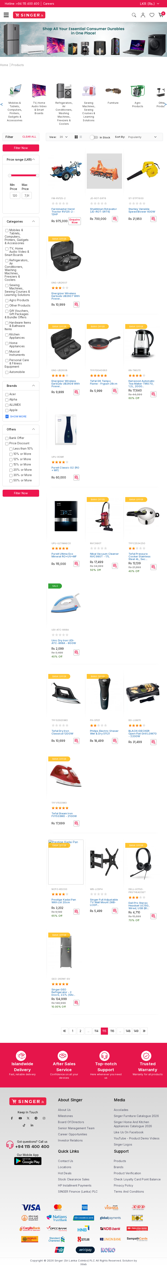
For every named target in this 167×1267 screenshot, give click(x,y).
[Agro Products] (137, 95)
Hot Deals (64, 1173)
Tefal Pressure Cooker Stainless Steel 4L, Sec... (140, 556)
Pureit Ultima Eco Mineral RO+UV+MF (64, 555)
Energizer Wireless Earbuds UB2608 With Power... (66, 383)
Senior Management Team (76, 1128)
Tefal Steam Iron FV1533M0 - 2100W (64, 815)
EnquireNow (74, 221)
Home (4, 65)
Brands (118, 1167)
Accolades (121, 1110)
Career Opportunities (72, 1134)
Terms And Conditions (129, 1191)
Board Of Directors (71, 1122)
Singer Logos (123, 1144)
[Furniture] (113, 94)
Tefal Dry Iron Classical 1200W (62, 732)
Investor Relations (70, 1140)
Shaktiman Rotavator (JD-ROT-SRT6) (103, 210)
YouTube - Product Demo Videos (137, 1138)
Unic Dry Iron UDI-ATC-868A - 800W (64, 642)
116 (112, 1031)
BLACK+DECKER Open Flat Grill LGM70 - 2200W (143, 733)
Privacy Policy (123, 1185)
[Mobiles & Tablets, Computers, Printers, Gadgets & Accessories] (14, 102)
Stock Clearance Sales (73, 1179)
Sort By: (120, 136)
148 (128, 1031)
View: (52, 137)
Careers (48, 3)
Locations (64, 1167)
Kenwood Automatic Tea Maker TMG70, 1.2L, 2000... (142, 383)
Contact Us (65, 1161)
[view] (79, 166)
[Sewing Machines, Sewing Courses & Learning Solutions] (89, 102)
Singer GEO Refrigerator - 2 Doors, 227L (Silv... (63, 992)
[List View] (80, 137)
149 (136, 1031)
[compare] (79, 160)
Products (17, 65)
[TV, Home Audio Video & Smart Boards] (39, 99)
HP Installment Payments (74, 1185)
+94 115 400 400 (27, 3)
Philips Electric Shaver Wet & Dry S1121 (104, 732)
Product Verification (127, 1173)
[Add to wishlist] (79, 155)
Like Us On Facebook (129, 1132)
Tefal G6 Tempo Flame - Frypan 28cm (103, 382)
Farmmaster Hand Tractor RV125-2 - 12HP (63, 211)
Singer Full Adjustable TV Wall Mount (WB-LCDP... (104, 902)
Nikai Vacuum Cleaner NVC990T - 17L (104, 555)
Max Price (25, 187)
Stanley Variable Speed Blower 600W (142, 210)
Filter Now (21, 148)
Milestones (65, 1116)
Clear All (29, 136)
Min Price (13, 187)
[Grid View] (76, 137)
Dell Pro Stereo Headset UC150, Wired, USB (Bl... (139, 905)
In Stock (105, 137)
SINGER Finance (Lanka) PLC (78, 1191)
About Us (64, 1110)
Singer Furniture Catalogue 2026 (136, 1116)
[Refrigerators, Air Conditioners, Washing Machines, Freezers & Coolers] (64, 104)
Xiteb (83, 1264)
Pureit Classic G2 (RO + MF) (65, 469)
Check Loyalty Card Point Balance (137, 1179)
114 (96, 1031)
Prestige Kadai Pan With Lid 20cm (64, 901)
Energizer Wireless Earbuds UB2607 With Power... (66, 296)
